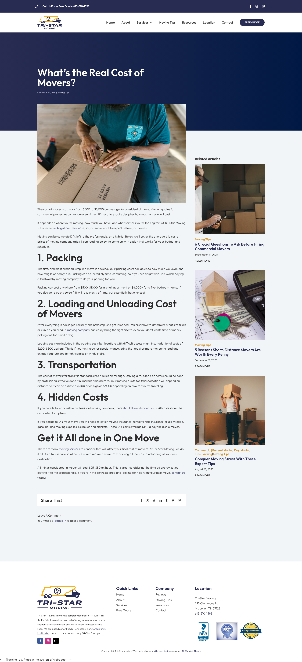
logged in (60, 520)
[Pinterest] (173, 500)
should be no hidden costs (140, 408)
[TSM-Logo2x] (49, 17)
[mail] (263, 6)
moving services (69, 449)
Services (121, 605)
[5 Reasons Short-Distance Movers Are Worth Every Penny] (230, 272)
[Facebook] (141, 500)
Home (120, 594)
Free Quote (123, 610)
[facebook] (250, 6)
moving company (78, 330)
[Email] (179, 500)
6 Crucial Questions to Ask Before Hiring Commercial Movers (229, 246)
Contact (161, 610)
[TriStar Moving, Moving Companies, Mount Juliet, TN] (203, 632)
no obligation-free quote (67, 228)
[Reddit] (154, 500)
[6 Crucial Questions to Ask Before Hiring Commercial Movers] (230, 167)
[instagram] (257, 6)
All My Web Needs (191, 651)
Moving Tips (63, 92)
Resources (162, 605)
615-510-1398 (203, 613)
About (120, 600)
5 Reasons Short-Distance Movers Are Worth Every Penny (228, 352)
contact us (178, 472)
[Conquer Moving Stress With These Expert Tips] (230, 378)
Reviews (161, 594)
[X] (148, 500)
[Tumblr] (166, 500)
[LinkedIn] (160, 500)
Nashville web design (160, 651)
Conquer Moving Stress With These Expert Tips (225, 461)
